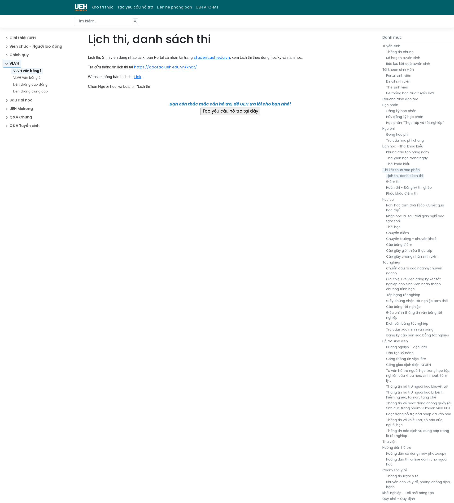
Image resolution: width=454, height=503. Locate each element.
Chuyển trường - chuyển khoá (411, 239)
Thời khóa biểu (398, 164)
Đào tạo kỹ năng (400, 353)
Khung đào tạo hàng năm (407, 152)
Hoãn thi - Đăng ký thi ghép (409, 188)
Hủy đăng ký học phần (404, 117)
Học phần (390, 105)
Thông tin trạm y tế (402, 476)
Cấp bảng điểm (399, 245)
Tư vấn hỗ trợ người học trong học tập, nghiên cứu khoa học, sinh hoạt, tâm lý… (418, 376)
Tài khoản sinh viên (398, 70)
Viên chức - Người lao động (35, 47)
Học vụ (388, 199)
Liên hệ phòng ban (174, 7)
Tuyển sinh (391, 46)
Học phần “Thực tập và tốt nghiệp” (415, 123)
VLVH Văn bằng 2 (26, 78)
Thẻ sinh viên (397, 87)
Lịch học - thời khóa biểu (402, 146)
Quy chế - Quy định (398, 499)
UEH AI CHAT (207, 7)
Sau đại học (20, 100)
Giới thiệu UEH (22, 38)
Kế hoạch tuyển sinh (403, 58)
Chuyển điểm (397, 233)
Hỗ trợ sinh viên (395, 341)
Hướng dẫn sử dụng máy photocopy (416, 454)
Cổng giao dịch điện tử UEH (408, 365)
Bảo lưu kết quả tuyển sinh (408, 64)
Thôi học (393, 227)
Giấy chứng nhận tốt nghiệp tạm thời (417, 301)
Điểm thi (393, 182)
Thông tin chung (400, 52)
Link (137, 77)
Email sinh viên (398, 82)
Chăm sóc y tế (394, 470)
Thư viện (389, 442)
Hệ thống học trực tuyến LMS (410, 93)
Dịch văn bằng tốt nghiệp (407, 324)
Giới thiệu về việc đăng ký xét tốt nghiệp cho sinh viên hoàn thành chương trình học (413, 284)
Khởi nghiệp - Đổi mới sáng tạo (408, 493)
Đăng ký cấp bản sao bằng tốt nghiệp (417, 335)
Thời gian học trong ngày (407, 158)
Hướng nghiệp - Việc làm (406, 347)
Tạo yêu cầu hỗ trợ (135, 7)
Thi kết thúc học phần (401, 170)
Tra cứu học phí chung (405, 141)
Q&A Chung (20, 117)
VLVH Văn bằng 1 (27, 71)
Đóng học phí (397, 135)
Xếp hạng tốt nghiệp (403, 295)
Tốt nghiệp (391, 262)
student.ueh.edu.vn (212, 58)
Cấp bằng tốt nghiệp (403, 307)
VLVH (14, 64)
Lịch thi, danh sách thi (405, 176)
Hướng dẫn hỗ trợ (396, 448)
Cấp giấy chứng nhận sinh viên (411, 257)
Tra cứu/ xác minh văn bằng (409, 329)
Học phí (388, 129)
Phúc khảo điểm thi (402, 194)
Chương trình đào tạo (400, 99)
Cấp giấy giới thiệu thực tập (409, 251)
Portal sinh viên (398, 76)
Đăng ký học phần (401, 111)
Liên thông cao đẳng (30, 85)
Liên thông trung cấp (30, 91)
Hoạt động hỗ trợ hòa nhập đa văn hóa (418, 414)
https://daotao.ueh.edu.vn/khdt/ (165, 67)
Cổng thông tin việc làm (406, 359)
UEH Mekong (21, 109)
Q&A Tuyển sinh (24, 126)
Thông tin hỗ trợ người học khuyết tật (417, 387)
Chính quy (19, 55)
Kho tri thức (103, 7)
